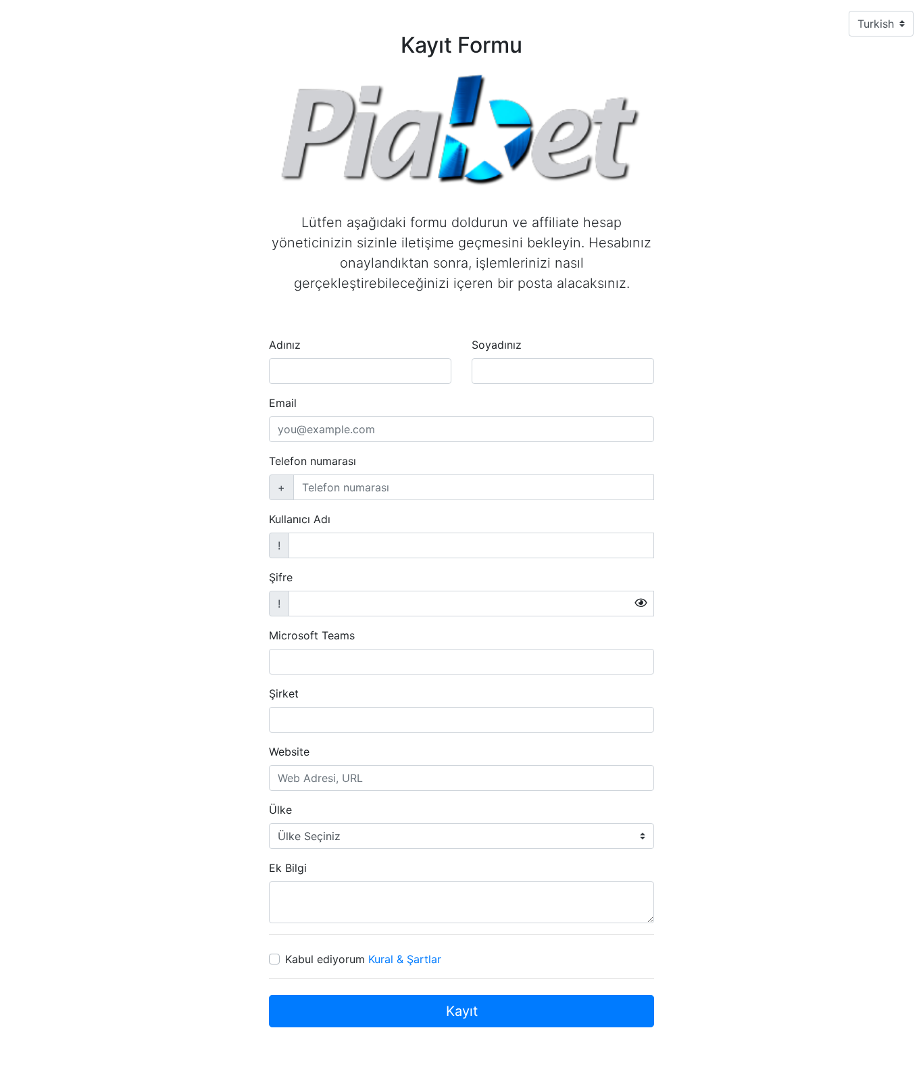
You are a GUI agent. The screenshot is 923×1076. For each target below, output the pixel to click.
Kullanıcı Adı (299, 519)
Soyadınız (497, 344)
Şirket (284, 693)
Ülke (280, 809)
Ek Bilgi (288, 868)
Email (283, 403)
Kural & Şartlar (404, 959)
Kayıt (462, 1011)
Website (289, 751)
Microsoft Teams (312, 635)
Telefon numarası (312, 461)
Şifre (281, 577)
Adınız (285, 344)
